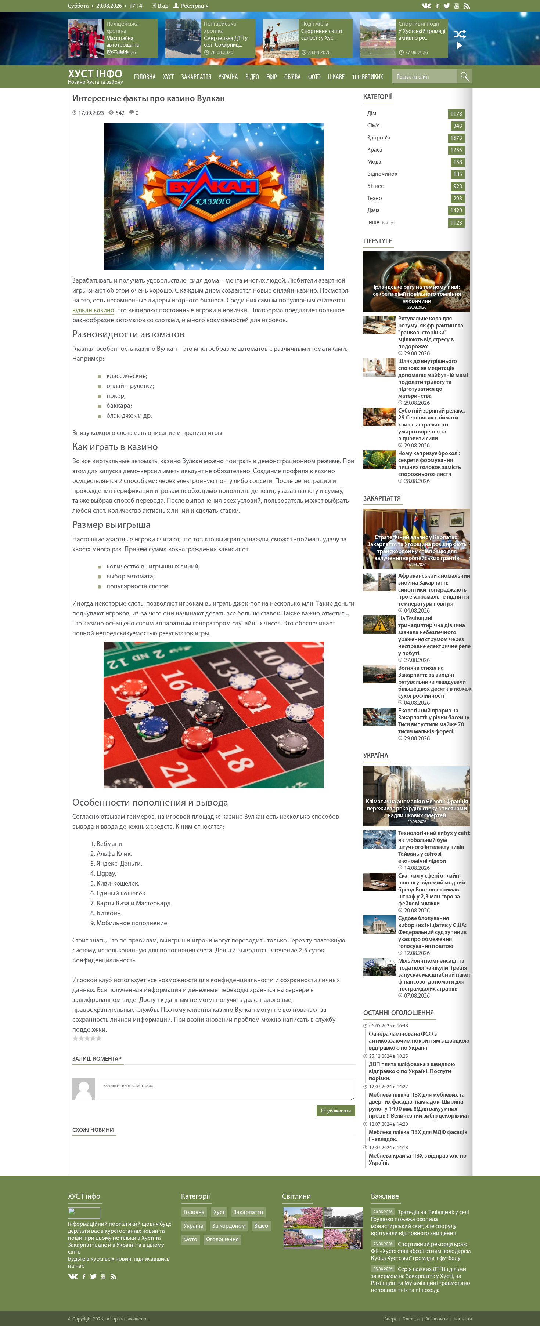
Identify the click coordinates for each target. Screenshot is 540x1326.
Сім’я (373, 126)
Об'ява (292, 77)
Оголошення (222, 1240)
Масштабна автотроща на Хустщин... (123, 45)
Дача (373, 211)
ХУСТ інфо (95, 77)
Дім (371, 114)
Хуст (168, 77)
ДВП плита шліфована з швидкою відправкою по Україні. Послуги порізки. (412, 1072)
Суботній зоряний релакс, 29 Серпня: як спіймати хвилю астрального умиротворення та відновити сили (431, 425)
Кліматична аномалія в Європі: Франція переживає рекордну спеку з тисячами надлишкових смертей (417, 809)
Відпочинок (382, 174)
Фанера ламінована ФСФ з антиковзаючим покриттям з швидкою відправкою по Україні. (419, 1041)
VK (426, 6)
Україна (228, 77)
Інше (373, 223)
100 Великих (367, 77)
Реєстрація (195, 6)
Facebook (438, 5)
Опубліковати (336, 1111)
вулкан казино (93, 311)
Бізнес (375, 186)
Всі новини (436, 1319)
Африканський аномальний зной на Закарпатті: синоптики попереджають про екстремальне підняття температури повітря (434, 590)
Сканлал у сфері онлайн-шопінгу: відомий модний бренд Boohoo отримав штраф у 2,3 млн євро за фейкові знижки (431, 890)
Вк (73, 1277)
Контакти (463, 1319)
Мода (374, 162)
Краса (374, 150)
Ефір (271, 77)
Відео (252, 77)
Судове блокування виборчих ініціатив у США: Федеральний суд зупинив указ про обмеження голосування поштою (432, 932)
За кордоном (228, 1226)
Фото (314, 77)
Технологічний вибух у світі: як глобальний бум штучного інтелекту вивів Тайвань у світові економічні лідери (434, 847)
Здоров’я (378, 138)
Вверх (390, 1319)
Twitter (446, 6)
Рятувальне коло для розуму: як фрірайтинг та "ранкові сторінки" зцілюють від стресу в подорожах (430, 333)
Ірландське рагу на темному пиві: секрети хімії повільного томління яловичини (417, 294)
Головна (145, 77)
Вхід (163, 6)
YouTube (457, 5)
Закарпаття (196, 77)
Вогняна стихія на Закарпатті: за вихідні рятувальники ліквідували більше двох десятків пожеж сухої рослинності (434, 682)
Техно (374, 198)
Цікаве (336, 77)
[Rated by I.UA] (84, 1217)
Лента (468, 5)
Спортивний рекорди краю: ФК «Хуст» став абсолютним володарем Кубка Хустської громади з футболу (421, 1251)
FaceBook (84, 1276)
